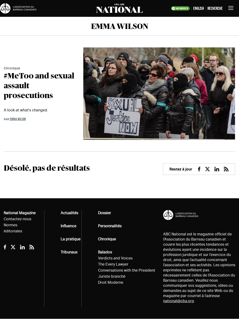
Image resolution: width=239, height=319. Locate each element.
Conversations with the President (126, 270)
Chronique (12, 68)
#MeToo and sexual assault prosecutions (39, 86)
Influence (68, 226)
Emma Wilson (18, 119)
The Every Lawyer (113, 264)
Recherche (215, 8)
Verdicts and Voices (115, 258)
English (198, 8)
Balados (105, 252)
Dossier (104, 213)
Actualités (69, 213)
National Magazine (20, 213)
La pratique (71, 239)
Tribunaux (69, 252)
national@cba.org (178, 301)
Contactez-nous (17, 219)
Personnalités (110, 226)
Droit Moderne (110, 282)
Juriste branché (111, 276)
